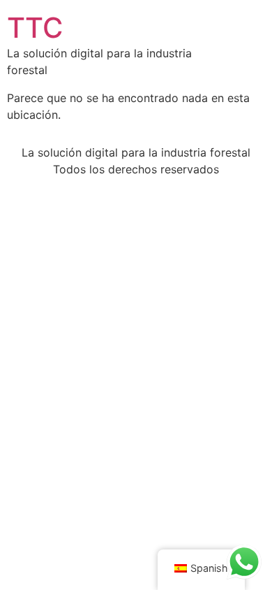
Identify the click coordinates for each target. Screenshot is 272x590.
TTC (35, 27)
